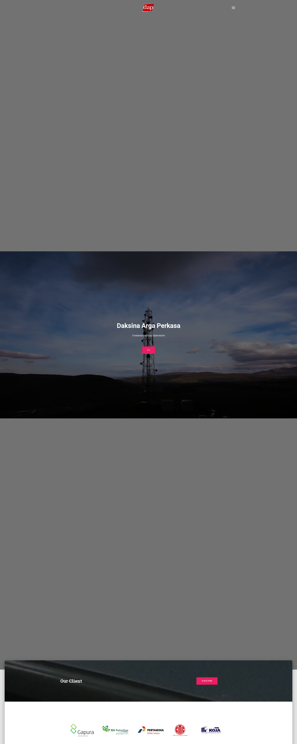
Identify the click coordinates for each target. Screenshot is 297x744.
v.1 (148, 350)
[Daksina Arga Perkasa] (148, 8)
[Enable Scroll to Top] (291, 738)
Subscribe (207, 681)
